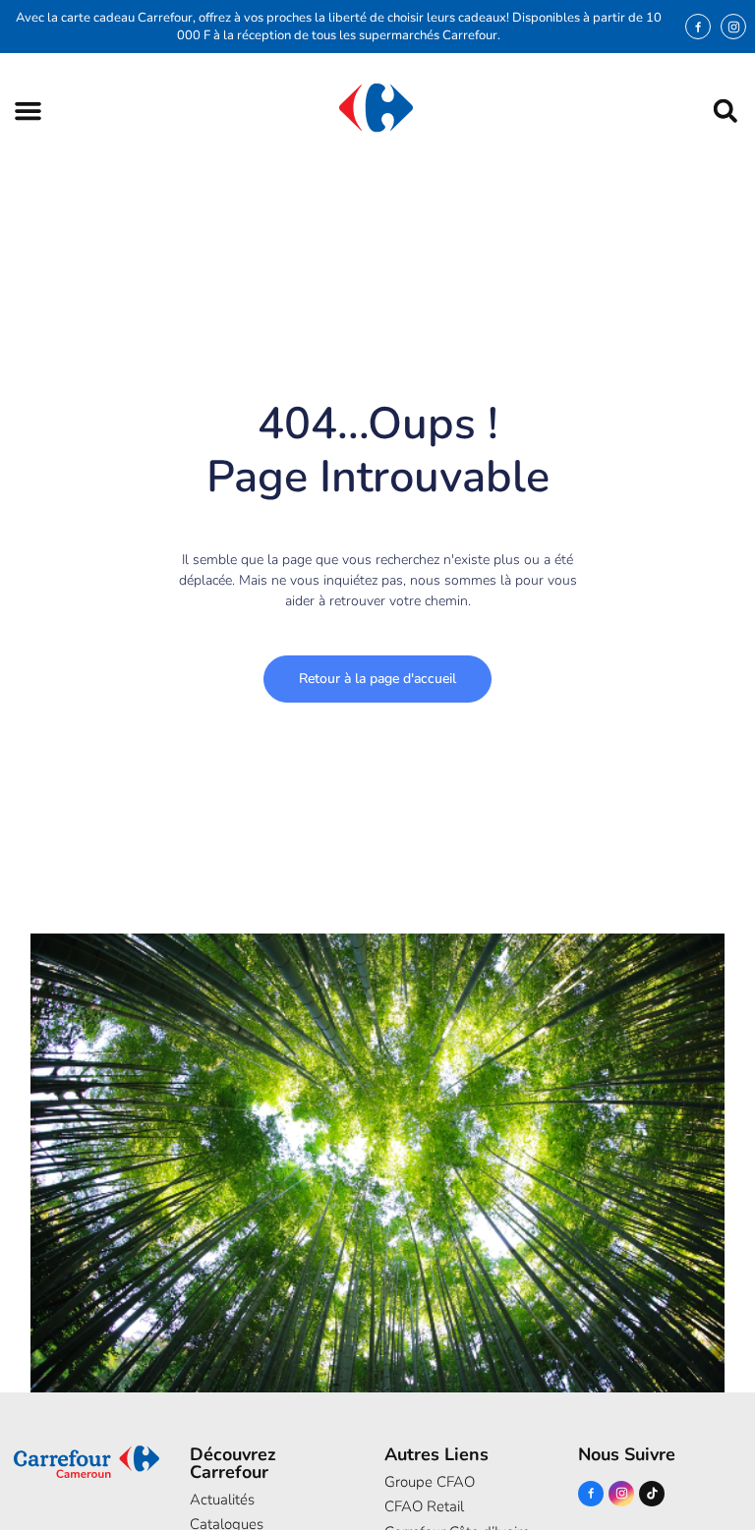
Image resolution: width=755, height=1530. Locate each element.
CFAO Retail (424, 1506)
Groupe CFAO (429, 1482)
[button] (28, 110)
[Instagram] (733, 26)
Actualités (222, 1499)
